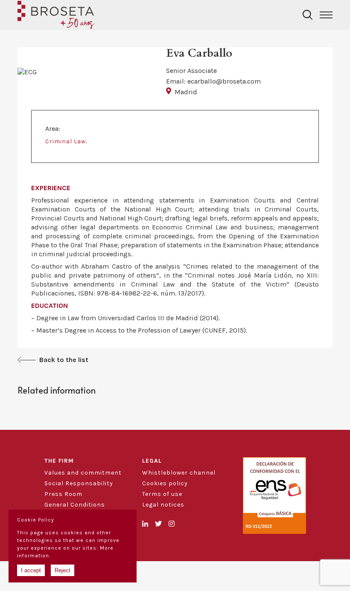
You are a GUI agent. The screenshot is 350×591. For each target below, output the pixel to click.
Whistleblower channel (179, 472)
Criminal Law (65, 141)
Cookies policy (165, 483)
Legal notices (163, 504)
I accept (31, 570)
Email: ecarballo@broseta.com (213, 81)
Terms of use (162, 494)
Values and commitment (83, 472)
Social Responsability (78, 483)
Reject (62, 570)
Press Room (63, 494)
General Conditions (74, 504)
